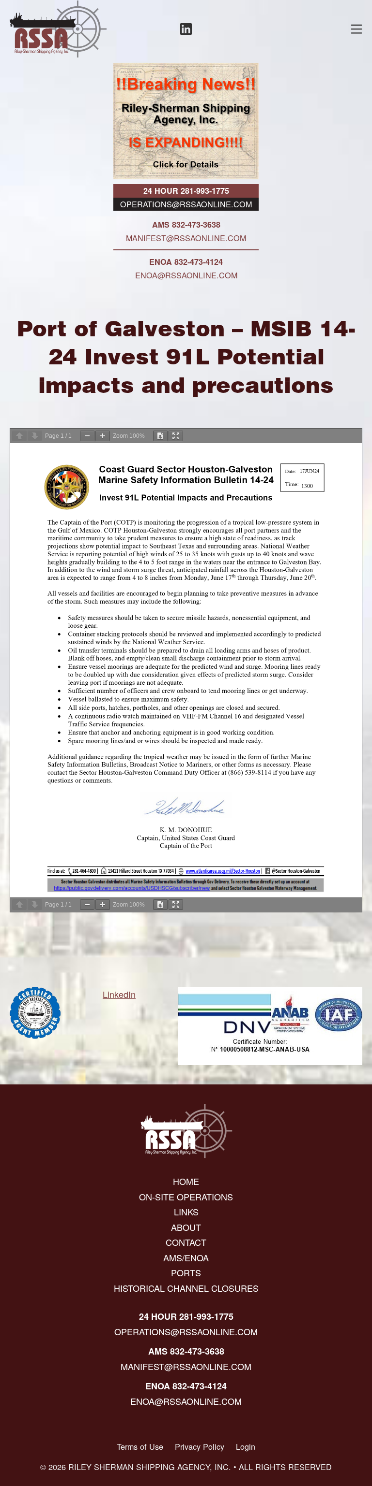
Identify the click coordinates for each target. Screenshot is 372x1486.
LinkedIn (119, 994)
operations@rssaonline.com (186, 204)
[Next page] (35, 436)
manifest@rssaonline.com (186, 238)
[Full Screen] (176, 436)
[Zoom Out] (87, 436)
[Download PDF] (160, 436)
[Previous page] (19, 436)
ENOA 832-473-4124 (186, 261)
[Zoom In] (102, 436)
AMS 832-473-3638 (186, 224)
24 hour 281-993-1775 (186, 190)
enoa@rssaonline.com (186, 275)
